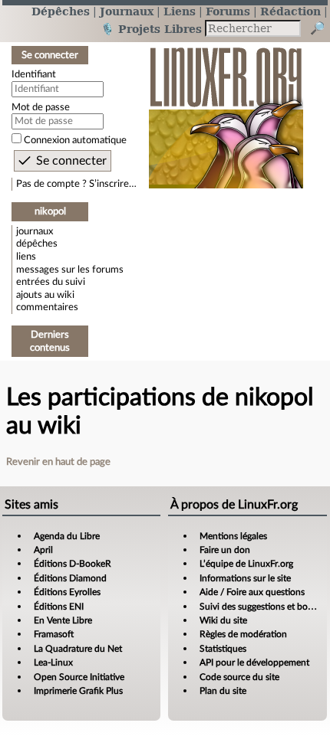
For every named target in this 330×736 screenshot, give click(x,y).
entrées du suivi (50, 281)
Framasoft (54, 634)
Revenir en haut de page (58, 461)
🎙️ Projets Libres (151, 28)
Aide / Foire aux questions (252, 592)
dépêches (37, 243)
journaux (34, 231)
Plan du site (223, 690)
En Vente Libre (63, 620)
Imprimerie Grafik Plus (78, 690)
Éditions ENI (59, 606)
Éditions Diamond (70, 578)
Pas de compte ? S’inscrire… (76, 183)
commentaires (47, 307)
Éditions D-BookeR (72, 563)
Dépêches (60, 11)
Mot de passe (41, 107)
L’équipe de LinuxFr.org (246, 563)
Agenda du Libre (67, 536)
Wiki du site (223, 620)
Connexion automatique (75, 140)
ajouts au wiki (45, 294)
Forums (228, 11)
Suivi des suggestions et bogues (263, 606)
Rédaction (290, 11)
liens (26, 256)
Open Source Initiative (79, 677)
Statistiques (223, 648)
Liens (179, 11)
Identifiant (34, 74)
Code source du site (239, 677)
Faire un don (225, 549)
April (43, 549)
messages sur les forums (70, 269)
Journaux (126, 11)
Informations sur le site (245, 578)
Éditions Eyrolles (67, 592)
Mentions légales (233, 536)
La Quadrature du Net (78, 648)
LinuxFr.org (226, 110)
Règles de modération (243, 634)
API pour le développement (254, 662)
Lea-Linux (53, 662)
